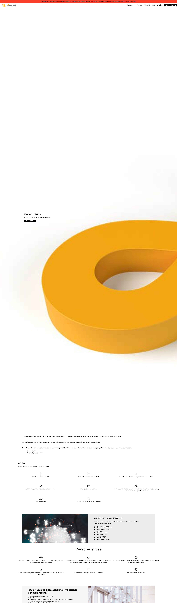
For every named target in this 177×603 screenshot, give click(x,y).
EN (154, 5)
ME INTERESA (30, 221)
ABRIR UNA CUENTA (170, 5)
